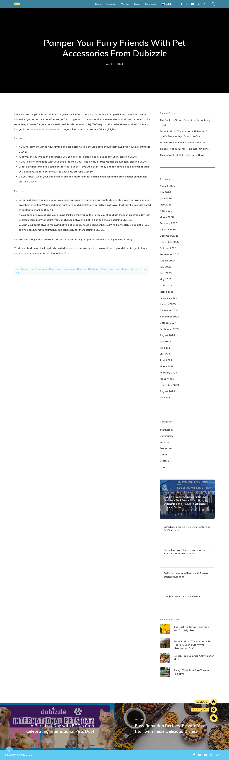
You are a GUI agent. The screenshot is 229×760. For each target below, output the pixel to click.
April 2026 (166, 210)
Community (166, 435)
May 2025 (166, 279)
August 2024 (167, 335)
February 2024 (168, 372)
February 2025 (168, 297)
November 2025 (169, 241)
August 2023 (167, 391)
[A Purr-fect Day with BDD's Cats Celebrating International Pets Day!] (57, 726)
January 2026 (168, 229)
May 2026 (166, 204)
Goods (163, 454)
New (162, 467)
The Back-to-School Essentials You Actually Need (185, 123)
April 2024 (166, 360)
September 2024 (169, 329)
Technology (166, 429)
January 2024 (168, 378)
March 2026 (167, 217)
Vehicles (164, 442)
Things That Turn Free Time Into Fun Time (184, 148)
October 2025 (168, 248)
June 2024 (166, 347)
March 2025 (167, 291)
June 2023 (166, 397)
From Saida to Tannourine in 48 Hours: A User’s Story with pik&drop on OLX (183, 134)
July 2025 (165, 266)
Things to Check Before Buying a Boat (182, 154)
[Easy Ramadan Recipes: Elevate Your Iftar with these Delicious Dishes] (171, 726)
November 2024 (169, 316)
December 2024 (169, 310)
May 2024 (166, 353)
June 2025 (166, 273)
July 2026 (165, 192)
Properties (166, 448)
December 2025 (169, 235)
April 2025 (166, 285)
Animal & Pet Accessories (45, 129)
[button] (214, 718)
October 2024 (168, 322)
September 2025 (169, 254)
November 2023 (169, 385)
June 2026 (166, 198)
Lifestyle (164, 460)
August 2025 (167, 260)
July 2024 (165, 341)
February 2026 (168, 223)
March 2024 (167, 366)
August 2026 (167, 185)
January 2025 (168, 304)
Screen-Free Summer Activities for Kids (182, 142)
